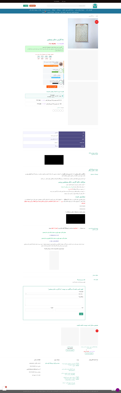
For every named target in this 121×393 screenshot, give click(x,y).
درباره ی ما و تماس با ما (46, 9)
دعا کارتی (91, 16)
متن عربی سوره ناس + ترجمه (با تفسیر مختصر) (69, 383)
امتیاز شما (81, 291)
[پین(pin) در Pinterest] (56, 110)
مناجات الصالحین (70, 346)
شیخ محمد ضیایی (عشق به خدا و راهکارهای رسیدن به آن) (68, 374)
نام (82, 307)
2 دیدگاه (74, 366)
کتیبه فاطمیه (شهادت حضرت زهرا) (73, 12)
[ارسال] (48, 6)
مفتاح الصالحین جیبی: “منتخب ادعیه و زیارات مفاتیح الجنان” (89, 347)
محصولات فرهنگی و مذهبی (79, 9)
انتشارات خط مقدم (50, 12)
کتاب (87, 9)
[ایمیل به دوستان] (58, 110)
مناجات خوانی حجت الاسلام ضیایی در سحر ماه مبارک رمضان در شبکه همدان (69, 378)
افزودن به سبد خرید (52, 86)
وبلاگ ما (39, 9)
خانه (97, 16)
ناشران (63, 9)
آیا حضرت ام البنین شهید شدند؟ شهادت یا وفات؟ (68, 364)
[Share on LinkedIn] (54, 110)
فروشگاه (53, 9)
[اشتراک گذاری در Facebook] (63, 110)
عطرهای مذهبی (63, 12)
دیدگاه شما (81, 296)
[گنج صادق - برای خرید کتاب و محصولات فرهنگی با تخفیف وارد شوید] (92, 6)
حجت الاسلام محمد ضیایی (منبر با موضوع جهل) (68, 370)
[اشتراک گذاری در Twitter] (60, 110)
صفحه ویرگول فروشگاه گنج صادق (52, 363)
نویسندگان (59, 9)
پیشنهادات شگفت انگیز (33, 9)
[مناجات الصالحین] (70, 336)
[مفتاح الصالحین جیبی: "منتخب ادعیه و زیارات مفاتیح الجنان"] (89, 336)
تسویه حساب (57, 12)
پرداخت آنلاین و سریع (69, 9)
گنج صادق (90, 9)
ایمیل (51, 307)
